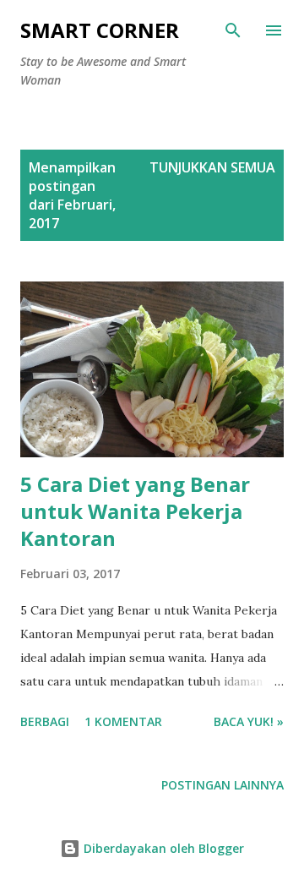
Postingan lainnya (222, 785)
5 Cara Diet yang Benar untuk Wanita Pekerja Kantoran (135, 511)
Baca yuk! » (249, 721)
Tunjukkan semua (212, 167)
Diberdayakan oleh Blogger (162, 848)
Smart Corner (99, 30)
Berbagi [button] (44, 721)
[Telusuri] (233, 30)
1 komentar (123, 721)
